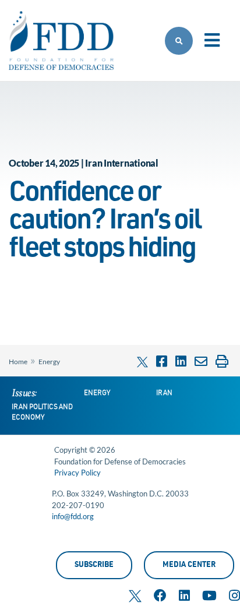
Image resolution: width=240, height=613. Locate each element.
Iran (164, 393)
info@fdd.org (73, 516)
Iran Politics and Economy (42, 412)
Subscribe (94, 565)
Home (18, 361)
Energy (49, 361)
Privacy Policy (77, 472)
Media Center (189, 565)
